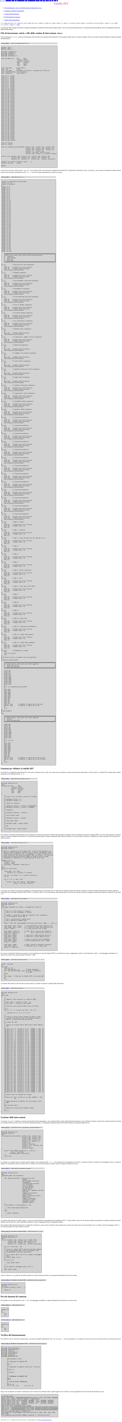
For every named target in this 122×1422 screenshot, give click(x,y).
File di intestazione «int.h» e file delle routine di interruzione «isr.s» (23, 8)
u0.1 (47, 23)
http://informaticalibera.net (45, 1419)
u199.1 (7, 43)
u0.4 (6, 23)
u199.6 (7, 959)
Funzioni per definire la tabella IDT (14, 11)
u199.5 (7, 898)
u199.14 (7, 1343)
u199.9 (7, 1168)
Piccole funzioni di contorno (12, 17)
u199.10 (7, 1231)
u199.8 (7, 1127)
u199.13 (7, 1320)
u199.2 (7, 177)
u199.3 (7, 778)
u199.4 (7, 842)
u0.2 (19, 23)
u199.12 (7, 1305)
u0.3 (82, 23)
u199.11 (7, 1280)
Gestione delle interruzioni (11, 14)
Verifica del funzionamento (11, 20)
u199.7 (7, 988)
